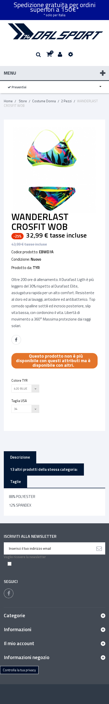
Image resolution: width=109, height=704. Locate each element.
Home (8, 101)
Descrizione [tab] (20, 457)
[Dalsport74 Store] (54, 31)
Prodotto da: (21, 267)
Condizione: (20, 259)
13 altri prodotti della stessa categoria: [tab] (44, 469)
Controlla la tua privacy (19, 670)
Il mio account (19, 643)
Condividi (16, 340)
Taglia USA (19, 400)
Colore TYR (19, 380)
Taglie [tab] (15, 481)
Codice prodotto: (24, 252)
